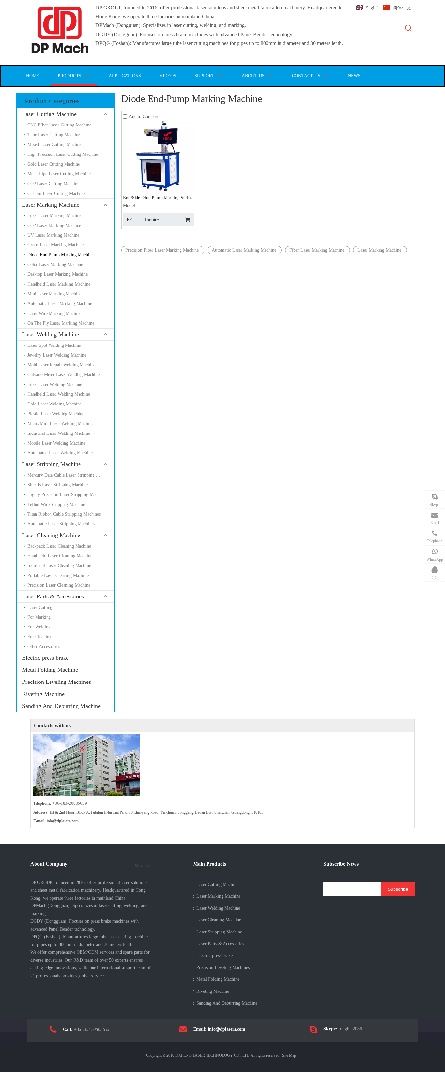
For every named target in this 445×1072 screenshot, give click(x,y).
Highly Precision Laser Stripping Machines (67, 494)
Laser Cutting (39, 607)
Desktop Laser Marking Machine (57, 274)
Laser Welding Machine (50, 334)
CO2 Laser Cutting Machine (53, 183)
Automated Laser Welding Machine (60, 452)
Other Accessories (43, 646)
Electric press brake (45, 657)
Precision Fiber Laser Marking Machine (162, 250)
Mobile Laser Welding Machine (56, 443)
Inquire (152, 219)
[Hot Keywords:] (408, 29)
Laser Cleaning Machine (51, 535)
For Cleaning (39, 636)
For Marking (39, 617)
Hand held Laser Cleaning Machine (59, 555)
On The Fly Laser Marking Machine (60, 323)
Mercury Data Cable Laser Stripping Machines (70, 475)
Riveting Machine (43, 694)
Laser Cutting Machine (49, 114)
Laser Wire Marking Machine (54, 313)
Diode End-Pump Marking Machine (60, 254)
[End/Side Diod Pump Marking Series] (158, 155)
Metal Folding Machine (50, 670)
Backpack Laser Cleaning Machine (59, 546)
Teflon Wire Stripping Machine (56, 504)
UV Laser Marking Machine (53, 235)
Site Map (289, 1055)
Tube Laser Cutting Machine (53, 134)
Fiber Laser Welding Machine (54, 384)
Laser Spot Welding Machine (54, 345)
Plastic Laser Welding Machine (55, 413)
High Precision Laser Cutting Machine (62, 154)
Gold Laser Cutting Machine (53, 164)
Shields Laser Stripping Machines (58, 484)
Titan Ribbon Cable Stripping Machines (64, 514)
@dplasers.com (66, 821)
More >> (143, 866)
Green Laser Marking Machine (55, 244)
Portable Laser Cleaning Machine (58, 575)
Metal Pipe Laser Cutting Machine (59, 173)
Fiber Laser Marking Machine (54, 215)
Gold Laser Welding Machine (54, 404)
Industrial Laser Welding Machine (58, 433)
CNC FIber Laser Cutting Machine (60, 125)
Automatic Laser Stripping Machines (61, 523)
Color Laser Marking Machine (55, 264)
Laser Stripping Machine (51, 464)
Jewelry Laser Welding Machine (56, 355)
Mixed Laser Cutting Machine (54, 144)
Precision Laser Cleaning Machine (58, 585)
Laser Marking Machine (50, 204)
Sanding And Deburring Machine (61, 706)
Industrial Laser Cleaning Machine (59, 565)
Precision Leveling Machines (56, 682)
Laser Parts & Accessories (53, 596)
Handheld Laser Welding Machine (58, 394)
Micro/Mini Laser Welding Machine (60, 423)
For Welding (38, 626)
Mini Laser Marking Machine (54, 293)
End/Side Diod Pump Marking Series (157, 197)
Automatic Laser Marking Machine (59, 303)
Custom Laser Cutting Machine (56, 193)
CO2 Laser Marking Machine (54, 225)
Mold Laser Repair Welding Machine (61, 364)
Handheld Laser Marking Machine (58, 284)
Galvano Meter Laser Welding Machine (63, 374)
